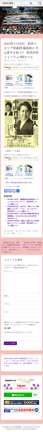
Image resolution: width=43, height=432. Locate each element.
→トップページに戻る (12, 186)
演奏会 (29, 231)
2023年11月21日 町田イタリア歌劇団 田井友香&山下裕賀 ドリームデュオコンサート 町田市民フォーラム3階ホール (10, 247)
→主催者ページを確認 (12, 151)
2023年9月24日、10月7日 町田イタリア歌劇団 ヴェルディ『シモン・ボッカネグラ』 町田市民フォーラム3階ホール (23, 209)
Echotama (23, 60)
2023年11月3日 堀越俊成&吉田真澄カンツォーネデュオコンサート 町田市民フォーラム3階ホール (23, 201)
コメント (8, 271)
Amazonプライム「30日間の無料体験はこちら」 (21, 92)
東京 (24, 231)
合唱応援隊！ (9, 3)
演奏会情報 (10, 231)
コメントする (18, 233)
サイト (6, 312)
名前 (6, 296)
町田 (8, 233)
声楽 (19, 231)
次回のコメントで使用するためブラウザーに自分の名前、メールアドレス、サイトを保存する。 (21, 323)
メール (7, 304)
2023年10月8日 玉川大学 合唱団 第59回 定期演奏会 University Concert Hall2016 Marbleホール (23, 216)
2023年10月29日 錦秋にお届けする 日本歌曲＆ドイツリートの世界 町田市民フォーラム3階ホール (23, 223)
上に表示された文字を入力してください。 (19, 332)
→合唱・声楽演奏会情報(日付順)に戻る (18, 182)
